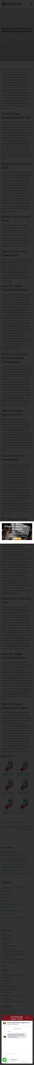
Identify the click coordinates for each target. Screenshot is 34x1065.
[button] (31, 524)
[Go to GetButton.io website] (4, 1063)
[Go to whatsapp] (4, 1059)
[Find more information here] (17, 1039)
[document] (17, 532)
